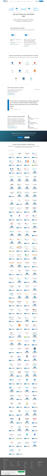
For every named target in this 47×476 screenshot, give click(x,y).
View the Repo (25, 46)
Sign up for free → (20, 137)
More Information (21, 473)
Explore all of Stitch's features (11, 127)
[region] (13, 472)
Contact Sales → (27, 137)
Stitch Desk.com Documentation (14, 44)
